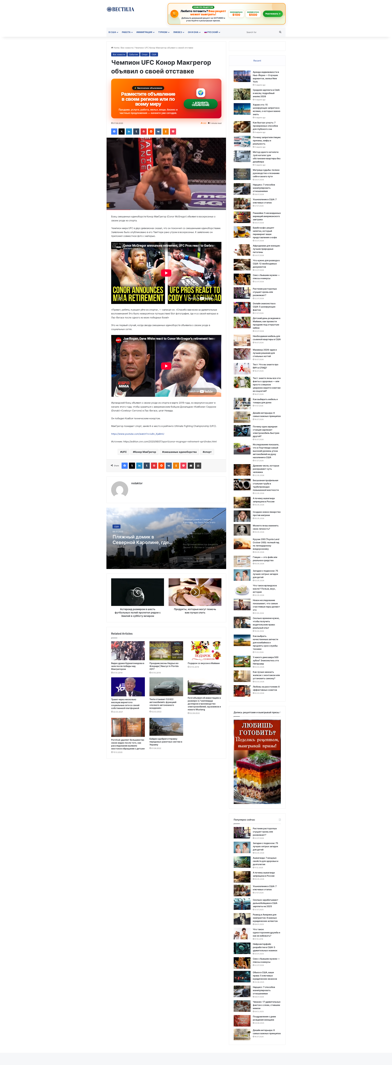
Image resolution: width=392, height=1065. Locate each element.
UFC (124, 451)
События (133, 54)
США (154, 54)
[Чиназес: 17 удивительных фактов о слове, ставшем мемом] (242, 1006)
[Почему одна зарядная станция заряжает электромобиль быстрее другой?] (242, 431)
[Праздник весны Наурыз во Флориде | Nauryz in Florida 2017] (166, 650)
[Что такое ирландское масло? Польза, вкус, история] (242, 589)
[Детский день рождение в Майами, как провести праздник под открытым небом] (242, 322)
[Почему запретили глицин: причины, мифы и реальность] (242, 141)
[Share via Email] (191, 466)
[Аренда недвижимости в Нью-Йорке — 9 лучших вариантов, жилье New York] (242, 76)
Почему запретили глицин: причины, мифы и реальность (267, 140)
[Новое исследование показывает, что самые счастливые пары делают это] (242, 604)
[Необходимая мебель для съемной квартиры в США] (242, 340)
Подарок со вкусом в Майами (204, 663)
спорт (208, 451)
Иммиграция (144, 32)
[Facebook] (114, 131)
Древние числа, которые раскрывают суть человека (266, 468)
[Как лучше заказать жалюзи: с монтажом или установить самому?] (242, 676)
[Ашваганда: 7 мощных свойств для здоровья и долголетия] (242, 862)
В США (112, 32)
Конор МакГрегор (145, 451)
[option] (166, 538)
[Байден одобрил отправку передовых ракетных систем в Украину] (166, 727)
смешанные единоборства (180, 451)
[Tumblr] (136, 131)
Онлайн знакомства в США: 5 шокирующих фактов (264, 306)
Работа (126, 32)
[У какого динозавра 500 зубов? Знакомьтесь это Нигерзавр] (242, 661)
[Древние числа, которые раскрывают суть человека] (242, 470)
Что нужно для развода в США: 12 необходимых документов (266, 263)
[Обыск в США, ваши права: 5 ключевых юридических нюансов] (242, 976)
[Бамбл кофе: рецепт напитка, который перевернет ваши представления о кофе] (242, 232)
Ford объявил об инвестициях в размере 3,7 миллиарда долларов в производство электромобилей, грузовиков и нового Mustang (204, 704)
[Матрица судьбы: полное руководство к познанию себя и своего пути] (242, 174)
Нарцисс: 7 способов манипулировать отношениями (264, 187)
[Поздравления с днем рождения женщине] (242, 1021)
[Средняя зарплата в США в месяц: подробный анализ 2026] (242, 94)
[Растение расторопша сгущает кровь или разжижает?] (242, 293)
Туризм (162, 32)
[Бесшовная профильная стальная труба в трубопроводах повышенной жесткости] (242, 484)
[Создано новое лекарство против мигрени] (242, 516)
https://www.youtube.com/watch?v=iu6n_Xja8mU (137, 433)
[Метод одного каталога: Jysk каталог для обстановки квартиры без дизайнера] (242, 156)
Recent (257, 60)
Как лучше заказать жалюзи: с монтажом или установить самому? (266, 675)
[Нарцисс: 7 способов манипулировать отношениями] (242, 189)
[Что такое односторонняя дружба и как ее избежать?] (242, 933)
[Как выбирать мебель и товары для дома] (242, 403)
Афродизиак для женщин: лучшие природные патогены (266, 248)
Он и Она (193, 32)
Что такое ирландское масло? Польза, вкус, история (265, 588)
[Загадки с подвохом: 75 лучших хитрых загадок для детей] (242, 575)
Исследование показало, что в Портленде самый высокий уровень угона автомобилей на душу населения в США (266, 451)
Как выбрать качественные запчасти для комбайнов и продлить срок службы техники (265, 642)
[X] (122, 131)
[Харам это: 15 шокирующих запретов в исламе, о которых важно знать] (242, 109)
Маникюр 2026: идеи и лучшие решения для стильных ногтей (265, 352)
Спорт (145, 54)
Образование (120, 526)
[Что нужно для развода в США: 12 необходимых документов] (242, 264)
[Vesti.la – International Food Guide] (120, 9)
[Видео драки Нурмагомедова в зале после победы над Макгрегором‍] (128, 650)
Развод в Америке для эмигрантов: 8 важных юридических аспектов (265, 917)
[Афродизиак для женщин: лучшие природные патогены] (242, 250)
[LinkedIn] (129, 131)
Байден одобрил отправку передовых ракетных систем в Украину (165, 741)
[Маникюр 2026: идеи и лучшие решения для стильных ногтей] (242, 354)
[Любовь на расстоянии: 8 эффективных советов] (242, 691)
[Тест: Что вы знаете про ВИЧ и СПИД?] (242, 368)
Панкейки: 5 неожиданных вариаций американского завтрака (267, 216)
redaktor (137, 483)
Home (116, 47)
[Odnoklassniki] (166, 131)
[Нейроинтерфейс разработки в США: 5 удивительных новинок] (242, 948)
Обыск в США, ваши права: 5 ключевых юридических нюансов (265, 975)
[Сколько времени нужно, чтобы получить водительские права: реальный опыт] (242, 622)
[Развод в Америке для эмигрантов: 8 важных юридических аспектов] (242, 919)
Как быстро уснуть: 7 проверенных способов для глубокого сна (265, 125)
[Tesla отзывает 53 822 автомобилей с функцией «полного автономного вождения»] (166, 686)
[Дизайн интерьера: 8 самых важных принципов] (242, 417)
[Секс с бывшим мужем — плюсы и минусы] (242, 279)
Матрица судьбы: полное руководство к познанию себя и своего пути (266, 173)
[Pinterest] (144, 131)
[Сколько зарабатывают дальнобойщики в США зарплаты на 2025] (242, 904)
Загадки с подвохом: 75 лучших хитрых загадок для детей (265, 573)
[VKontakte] (158, 131)
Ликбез (177, 32)
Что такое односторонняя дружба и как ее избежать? (266, 932)
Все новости (127, 47)
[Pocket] (173, 131)
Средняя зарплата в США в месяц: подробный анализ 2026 (266, 93)
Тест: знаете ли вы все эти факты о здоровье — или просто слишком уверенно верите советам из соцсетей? (267, 384)
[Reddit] (151, 131)
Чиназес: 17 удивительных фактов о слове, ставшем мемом (267, 1005)
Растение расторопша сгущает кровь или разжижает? (265, 291)
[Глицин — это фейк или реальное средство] (242, 561)
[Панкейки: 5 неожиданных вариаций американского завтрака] (242, 217)
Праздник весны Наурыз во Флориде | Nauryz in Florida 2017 (164, 666)
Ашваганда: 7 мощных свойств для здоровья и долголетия (265, 861)
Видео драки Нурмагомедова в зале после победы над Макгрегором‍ (127, 666)
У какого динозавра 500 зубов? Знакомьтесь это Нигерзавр (266, 660)
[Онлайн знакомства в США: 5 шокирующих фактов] (242, 307)
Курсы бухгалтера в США (141, 537)
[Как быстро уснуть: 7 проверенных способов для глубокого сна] (242, 127)
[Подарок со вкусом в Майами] (204, 650)
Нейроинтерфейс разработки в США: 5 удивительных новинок (265, 947)
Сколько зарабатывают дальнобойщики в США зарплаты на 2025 (265, 903)
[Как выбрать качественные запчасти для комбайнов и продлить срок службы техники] (242, 640)
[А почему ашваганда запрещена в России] (242, 502)
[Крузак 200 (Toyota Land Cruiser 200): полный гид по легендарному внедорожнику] (242, 543)
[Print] (198, 466)
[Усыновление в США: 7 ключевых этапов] (242, 203)
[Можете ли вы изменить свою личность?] (242, 530)
